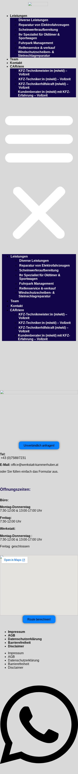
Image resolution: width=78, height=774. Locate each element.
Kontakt (16, 63)
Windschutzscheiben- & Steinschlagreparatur (36, 53)
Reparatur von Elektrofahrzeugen (44, 25)
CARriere (17, 66)
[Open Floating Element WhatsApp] (39, 768)
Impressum (16, 631)
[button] (39, 176)
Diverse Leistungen (33, 20)
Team (14, 59)
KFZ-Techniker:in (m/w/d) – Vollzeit (45, 79)
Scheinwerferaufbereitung (38, 29)
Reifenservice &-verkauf (37, 47)
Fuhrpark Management (36, 43)
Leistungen (18, 15)
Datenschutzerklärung (25, 639)
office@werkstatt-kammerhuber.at (34, 464)
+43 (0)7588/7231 (13, 458)
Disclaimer (16, 646)
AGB (11, 635)
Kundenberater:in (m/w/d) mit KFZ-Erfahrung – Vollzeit (44, 93)
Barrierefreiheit (19, 642)
